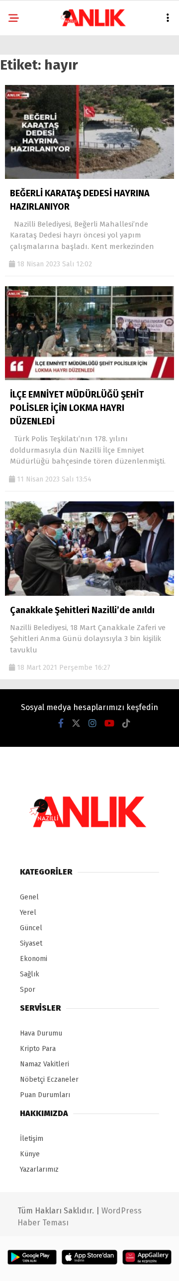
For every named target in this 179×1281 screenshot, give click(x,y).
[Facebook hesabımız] (61, 723)
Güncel (31, 928)
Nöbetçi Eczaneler (49, 1079)
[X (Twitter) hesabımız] (76, 723)
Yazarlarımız (39, 1169)
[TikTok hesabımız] (126, 723)
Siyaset (31, 943)
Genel (29, 897)
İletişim (31, 1138)
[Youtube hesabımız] (109, 723)
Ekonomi (33, 959)
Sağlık (29, 974)
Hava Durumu (41, 1033)
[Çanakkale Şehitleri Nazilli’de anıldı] (89, 593)
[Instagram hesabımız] (92, 723)
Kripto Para (38, 1048)
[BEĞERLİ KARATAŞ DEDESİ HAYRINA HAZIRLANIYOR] (89, 176)
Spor (27, 989)
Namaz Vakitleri (44, 1064)
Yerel (28, 912)
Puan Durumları (45, 1095)
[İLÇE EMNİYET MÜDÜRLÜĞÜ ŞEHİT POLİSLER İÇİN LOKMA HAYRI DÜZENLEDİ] (89, 378)
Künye (30, 1154)
